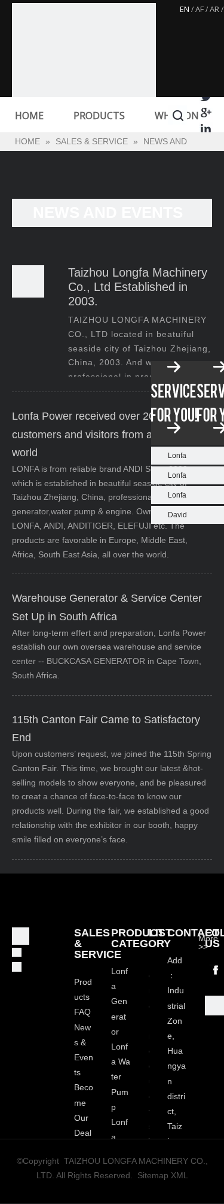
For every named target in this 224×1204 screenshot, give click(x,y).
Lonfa (177, 455)
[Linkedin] (206, 128)
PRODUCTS (99, 115)
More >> (208, 942)
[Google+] (206, 112)
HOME (29, 115)
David (177, 515)
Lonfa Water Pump (120, 1077)
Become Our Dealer (83, 1117)
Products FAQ (83, 997)
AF (199, 9)
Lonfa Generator (119, 1001)
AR (214, 9)
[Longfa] (84, 75)
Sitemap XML (162, 1175)
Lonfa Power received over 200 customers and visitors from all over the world (105, 434)
